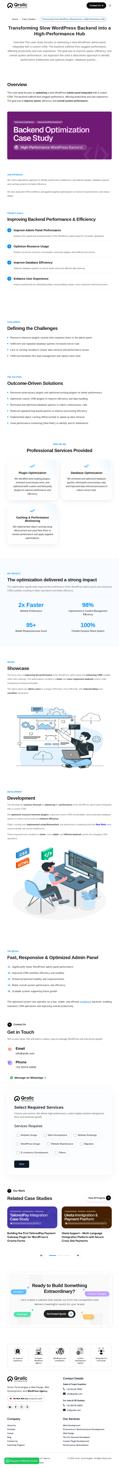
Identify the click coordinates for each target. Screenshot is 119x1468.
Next (21, 1164)
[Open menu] (110, 5)
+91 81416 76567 (74, 1389)
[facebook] (15, 1406)
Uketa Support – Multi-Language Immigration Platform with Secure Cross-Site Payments (83, 1237)
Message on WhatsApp (29, 1077)
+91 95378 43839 (26, 1067)
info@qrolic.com (25, 1053)
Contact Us (95, 5)
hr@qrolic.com (74, 1410)
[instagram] (21, 1406)
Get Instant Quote (56, 1314)
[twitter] (27, 1406)
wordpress (85, 1001)
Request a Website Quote (23, 1460)
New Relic (101, 824)
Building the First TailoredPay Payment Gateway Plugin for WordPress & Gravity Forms (31, 1237)
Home (15, 19)
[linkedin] (9, 1406)
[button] (41, 1255)
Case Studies (29, 19)
